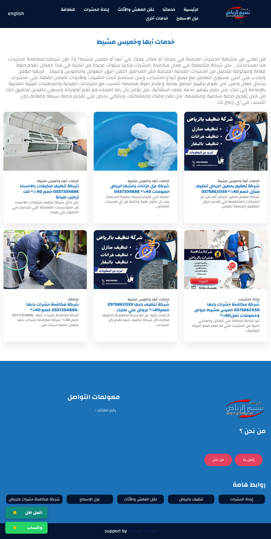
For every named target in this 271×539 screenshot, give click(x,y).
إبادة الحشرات (96, 9)
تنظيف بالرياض (191, 499)
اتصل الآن (33, 513)
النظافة (68, 9)
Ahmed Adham (143, 531)
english (16, 14)
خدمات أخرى (157, 18)
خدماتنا (168, 9)
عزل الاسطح (187, 18)
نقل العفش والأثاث (136, 9)
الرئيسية (191, 9)
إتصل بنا (249, 459)
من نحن (218, 459)
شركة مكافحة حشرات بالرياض (34, 499)
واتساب (34, 528)
